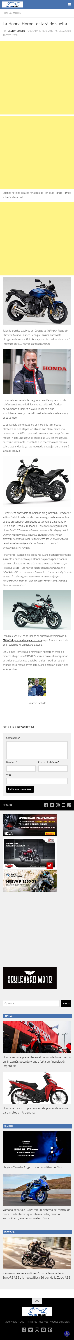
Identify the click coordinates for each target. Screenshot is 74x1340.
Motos (17, 13)
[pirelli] (30, 835)
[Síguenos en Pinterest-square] (69, 805)
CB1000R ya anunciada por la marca (22, 640)
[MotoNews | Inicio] (16, 4)
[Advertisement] (37, 77)
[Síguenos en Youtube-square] (63, 805)
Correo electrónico (48, 762)
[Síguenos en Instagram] (58, 805)
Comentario (13, 737)
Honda (7, 13)
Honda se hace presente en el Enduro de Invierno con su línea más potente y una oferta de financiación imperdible (37, 1061)
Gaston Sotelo (16, 31)
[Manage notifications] (67, 1333)
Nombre (11, 762)
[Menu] (69, 4)
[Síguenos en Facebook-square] (46, 805)
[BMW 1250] (30, 891)
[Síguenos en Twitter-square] (52, 805)
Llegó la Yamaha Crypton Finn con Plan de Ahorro (34, 1167)
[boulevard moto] (30, 988)
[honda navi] (30, 867)
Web (8, 774)
